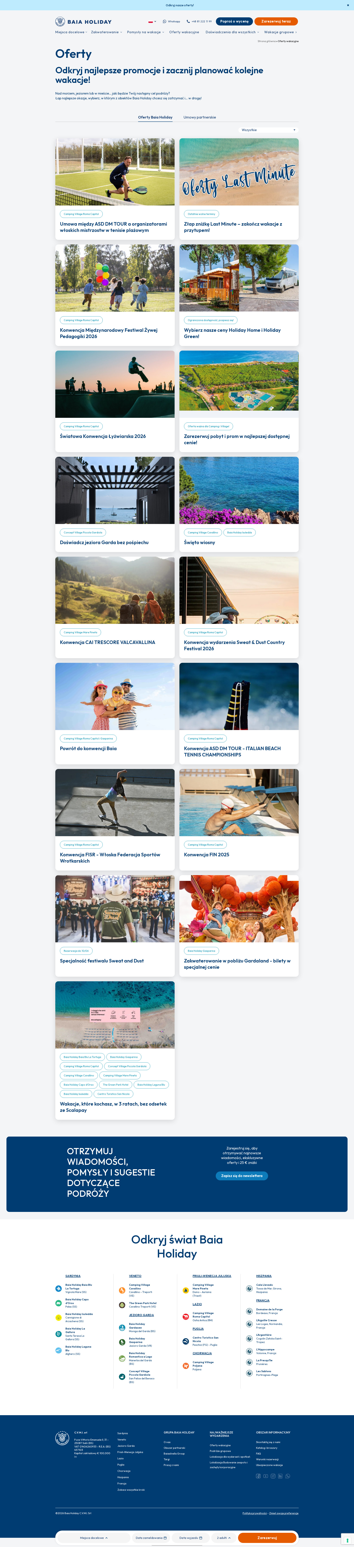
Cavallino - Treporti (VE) (140, 1290)
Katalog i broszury (266, 1448)
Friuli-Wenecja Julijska (212, 1276)
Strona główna (267, 41)
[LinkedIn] (280, 1476)
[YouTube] (265, 1476)
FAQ (258, 1453)
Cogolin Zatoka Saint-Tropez (269, 1338)
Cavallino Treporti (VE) (143, 1304)
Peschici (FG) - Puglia (205, 1341)
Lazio (197, 1304)
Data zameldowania (149, 1538)
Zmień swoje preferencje (284, 1513)
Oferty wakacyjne (220, 1445)
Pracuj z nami (171, 1465)
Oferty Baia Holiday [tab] (155, 117)
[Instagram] (273, 1476)
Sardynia (73, 1276)
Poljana (203, 1366)
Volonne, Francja (266, 1351)
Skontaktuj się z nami (268, 1442)
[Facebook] (258, 1476)
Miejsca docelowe (92, 1538)
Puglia (198, 1328)
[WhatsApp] (288, 1476)
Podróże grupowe (220, 1451)
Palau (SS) (77, 1303)
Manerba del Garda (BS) (140, 1358)
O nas (167, 1442)
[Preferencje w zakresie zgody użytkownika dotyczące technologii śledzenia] (347, 1540)
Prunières (264, 1362)
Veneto (135, 1276)
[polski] (152, 21)
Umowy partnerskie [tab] (200, 117)
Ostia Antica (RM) (203, 1316)
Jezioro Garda (141, 1315)
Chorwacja (202, 1353)
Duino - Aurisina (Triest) (203, 1290)
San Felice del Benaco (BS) (142, 1377)
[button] (242, 1175)
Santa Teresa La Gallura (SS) (75, 1334)
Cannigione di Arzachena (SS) (79, 1317)
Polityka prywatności (255, 1513)
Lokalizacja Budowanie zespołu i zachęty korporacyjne (229, 1465)
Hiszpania (264, 1276)
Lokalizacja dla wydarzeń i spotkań (230, 1456)
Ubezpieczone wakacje (269, 1465)
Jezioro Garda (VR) (140, 1342)
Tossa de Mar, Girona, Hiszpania (269, 1288)
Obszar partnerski (174, 1448)
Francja (263, 1300)
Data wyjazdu (188, 1538)
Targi (167, 1459)
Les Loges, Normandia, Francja (269, 1324)
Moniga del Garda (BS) (142, 1327)
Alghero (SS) (78, 1350)
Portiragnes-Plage (267, 1373)
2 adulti (222, 1538)
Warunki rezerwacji (267, 1459)
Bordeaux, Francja (269, 1311)
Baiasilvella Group (174, 1453)
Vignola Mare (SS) (78, 1288)
